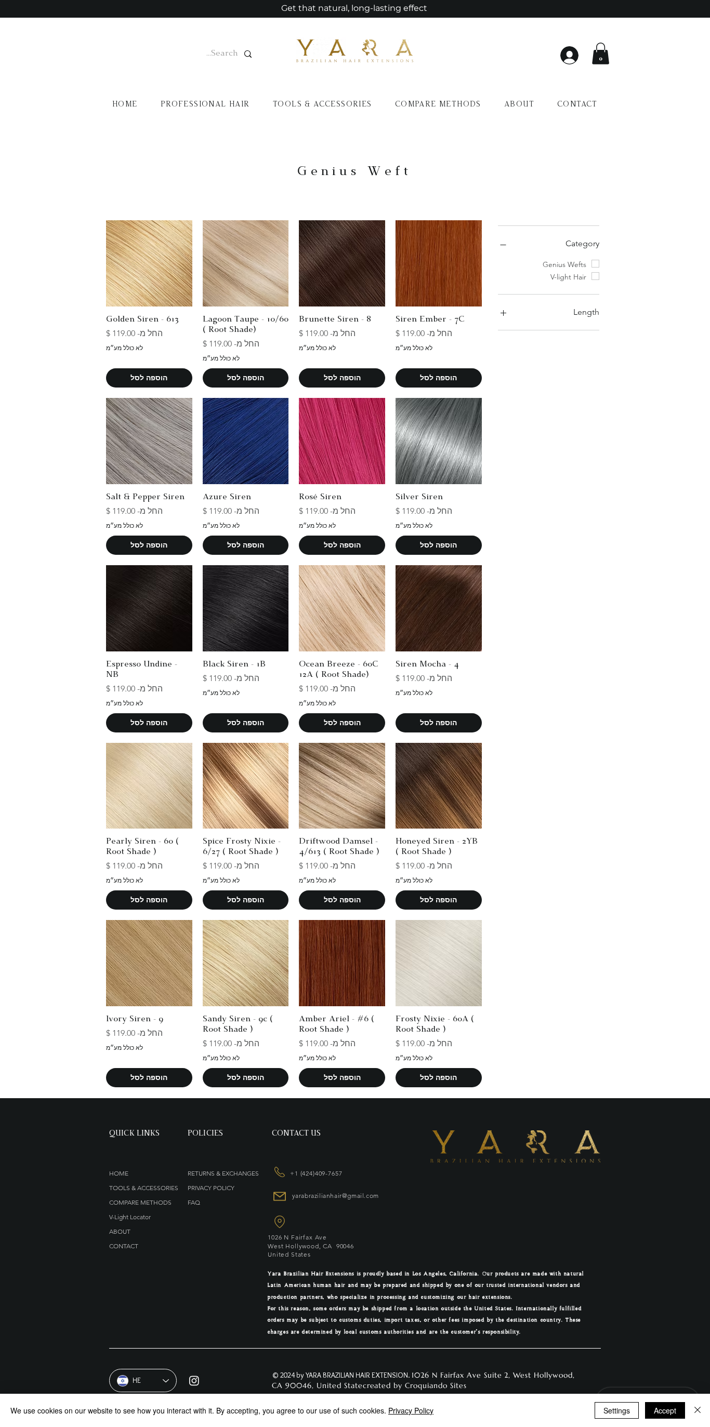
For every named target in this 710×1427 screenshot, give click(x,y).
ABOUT (119, 1231)
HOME (118, 1173)
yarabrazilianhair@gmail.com (335, 1195)
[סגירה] (697, 1410)
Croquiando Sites (436, 1385)
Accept (665, 1410)
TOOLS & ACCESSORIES (143, 1188)
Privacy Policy (410, 1410)
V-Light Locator (130, 1217)
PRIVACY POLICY (211, 1188)
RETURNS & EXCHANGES (223, 1173)
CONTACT (123, 1246)
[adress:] (278, 1172)
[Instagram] (194, 1380)
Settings (616, 1410)
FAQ (194, 1202)
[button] (600, 53)
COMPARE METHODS (140, 1202)
